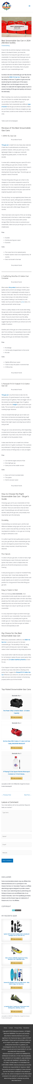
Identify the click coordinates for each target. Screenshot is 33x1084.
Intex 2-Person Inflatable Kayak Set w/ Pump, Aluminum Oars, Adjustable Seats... (16, 958)
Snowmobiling (6, 45)
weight (15, 404)
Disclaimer (26, 1028)
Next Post (27, 795)
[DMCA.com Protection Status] (16, 910)
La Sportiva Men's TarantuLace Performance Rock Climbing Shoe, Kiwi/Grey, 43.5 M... (16, 1007)
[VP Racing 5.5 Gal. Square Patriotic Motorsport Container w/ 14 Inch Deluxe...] (16, 762)
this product (12, 287)
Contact (11, 1028)
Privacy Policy (18, 1028)
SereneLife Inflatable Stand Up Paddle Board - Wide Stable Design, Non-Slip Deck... (16, 983)
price (22, 302)
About (5, 1028)
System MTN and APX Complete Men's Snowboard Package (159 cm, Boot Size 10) (16, 934)
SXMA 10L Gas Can (14, 77)
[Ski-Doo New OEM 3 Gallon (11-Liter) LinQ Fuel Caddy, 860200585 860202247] (16, 732)
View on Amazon (17, 717)
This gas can (5, 145)
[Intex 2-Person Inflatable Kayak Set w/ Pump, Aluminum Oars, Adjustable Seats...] (16, 950)
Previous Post (6, 795)
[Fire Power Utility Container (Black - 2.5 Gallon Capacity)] (16, 703)
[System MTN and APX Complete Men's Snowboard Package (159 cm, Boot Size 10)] (16, 926)
